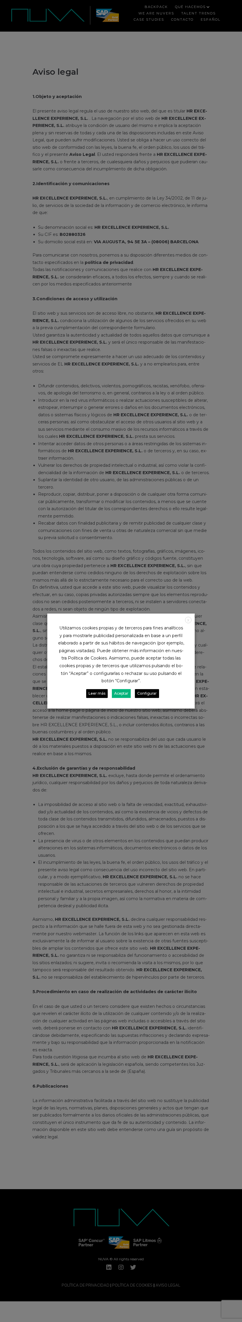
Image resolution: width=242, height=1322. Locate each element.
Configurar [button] (147, 693)
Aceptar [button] (121, 693)
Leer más (97, 693)
